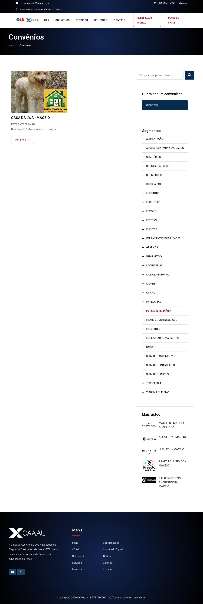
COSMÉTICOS (154, 175)
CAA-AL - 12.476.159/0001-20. (94, 597)
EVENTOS (151, 229)
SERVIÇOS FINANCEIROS (160, 365)
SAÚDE (150, 347)
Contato (107, 569)
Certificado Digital (113, 549)
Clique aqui (152, 105)
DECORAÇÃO (153, 184)
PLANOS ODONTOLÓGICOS (161, 319)
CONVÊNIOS (62, 20)
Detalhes (21, 139)
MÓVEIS (151, 283)
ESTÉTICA (151, 220)
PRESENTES (153, 328)
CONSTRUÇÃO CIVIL (157, 166)
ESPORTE (151, 211)
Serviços (77, 562)
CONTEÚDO (101, 20)
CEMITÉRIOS (153, 156)
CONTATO (119, 20)
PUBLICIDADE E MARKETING (162, 337)
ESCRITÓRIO (153, 202)
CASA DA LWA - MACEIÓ (30, 118)
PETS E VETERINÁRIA (158, 310)
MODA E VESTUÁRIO (158, 274)
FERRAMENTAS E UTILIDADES (163, 238)
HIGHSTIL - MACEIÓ (171, 449)
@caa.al (183, 3)
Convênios (78, 556)
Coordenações (111, 542)
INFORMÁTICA (154, 256)
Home (12, 45)
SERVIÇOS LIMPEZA (158, 374)
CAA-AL (76, 549)
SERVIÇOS (82, 20)
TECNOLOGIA (153, 383)
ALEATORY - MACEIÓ (172, 437)
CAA (46, 20)
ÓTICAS (150, 292)
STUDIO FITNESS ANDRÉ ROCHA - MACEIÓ (170, 482)
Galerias (107, 562)
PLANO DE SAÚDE (173, 20)
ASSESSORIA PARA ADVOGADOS (165, 147)
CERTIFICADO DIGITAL (144, 20)
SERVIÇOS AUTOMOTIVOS (161, 356)
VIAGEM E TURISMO (157, 392)
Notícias (107, 556)
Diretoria (77, 569)
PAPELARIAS (153, 301)
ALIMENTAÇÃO (154, 138)
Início (75, 542)
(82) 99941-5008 (166, 3)
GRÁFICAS (152, 247)
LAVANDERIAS (154, 265)
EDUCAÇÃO (152, 193)
